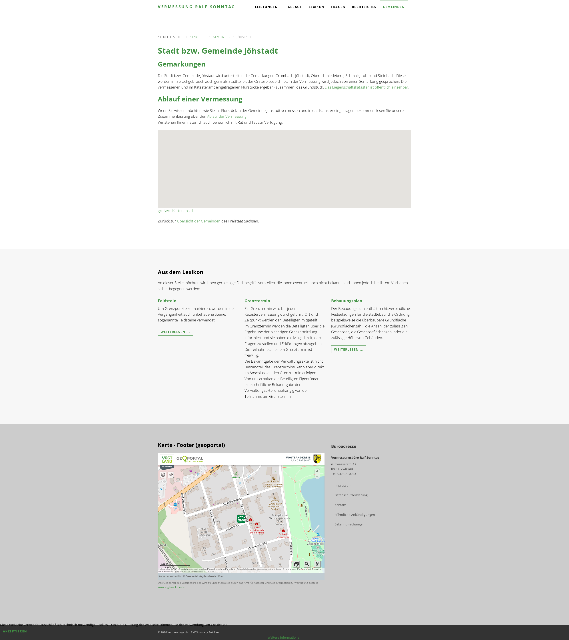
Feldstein (167, 300)
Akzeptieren (15, 631)
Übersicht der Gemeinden (198, 221)
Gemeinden (394, 7)
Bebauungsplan (346, 300)
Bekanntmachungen (350, 524)
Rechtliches (364, 7)
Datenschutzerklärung (351, 495)
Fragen (338, 7)
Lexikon (317, 7)
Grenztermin (257, 300)
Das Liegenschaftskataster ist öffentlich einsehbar (366, 87)
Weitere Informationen (284, 637)
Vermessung (196, 6)
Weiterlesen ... (175, 332)
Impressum (343, 485)
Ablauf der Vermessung (226, 116)
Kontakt (340, 505)
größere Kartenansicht (177, 210)
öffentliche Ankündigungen (355, 515)
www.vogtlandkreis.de (171, 587)
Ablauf (295, 7)
